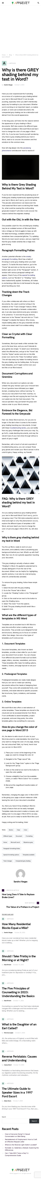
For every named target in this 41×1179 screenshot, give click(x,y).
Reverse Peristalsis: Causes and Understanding (19, 1058)
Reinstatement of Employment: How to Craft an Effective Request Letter (21, 1140)
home (5, 842)
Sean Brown (7, 964)
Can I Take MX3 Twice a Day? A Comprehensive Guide (16, 1154)
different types (7, 836)
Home (3, 55)
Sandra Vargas (8, 85)
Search (4, 1117)
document (19, 836)
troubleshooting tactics (18, 428)
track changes (7, 861)
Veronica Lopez (8, 1033)
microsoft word (15, 842)
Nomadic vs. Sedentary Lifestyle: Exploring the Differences (22, 1149)
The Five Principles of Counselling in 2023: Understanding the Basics (18, 992)
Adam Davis (7, 1101)
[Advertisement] (20, 27)
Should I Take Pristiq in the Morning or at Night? (19, 958)
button (11, 830)
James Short (8, 1065)
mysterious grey (28, 842)
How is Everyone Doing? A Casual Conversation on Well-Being (17, 1135)
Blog (10, 55)
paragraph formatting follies (11, 848)
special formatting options (11, 855)
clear (18, 830)
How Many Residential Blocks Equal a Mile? (16, 926)
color (25, 830)
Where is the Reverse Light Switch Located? (21, 1145)
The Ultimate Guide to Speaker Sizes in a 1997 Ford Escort (17, 1092)
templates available (28, 855)
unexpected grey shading (23, 861)
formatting (29, 836)
